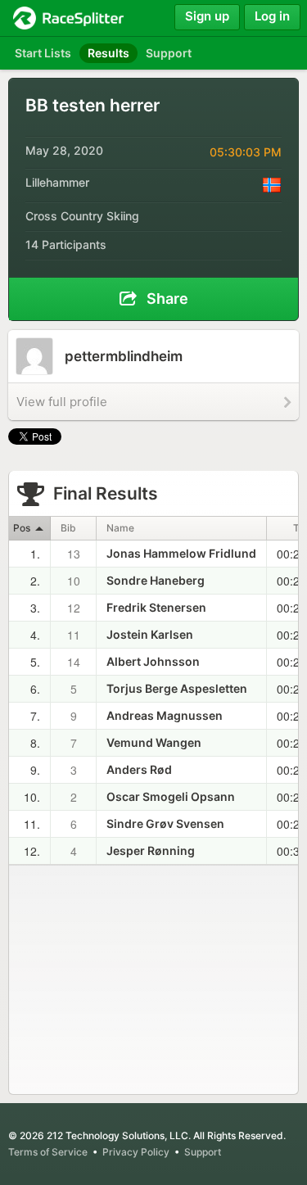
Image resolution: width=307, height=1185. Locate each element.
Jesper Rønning (150, 850)
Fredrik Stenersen (156, 607)
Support (202, 1152)
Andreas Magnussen (164, 715)
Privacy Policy (135, 1152)
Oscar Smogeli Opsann (170, 796)
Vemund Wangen (153, 742)
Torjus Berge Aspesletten (176, 688)
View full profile (61, 401)
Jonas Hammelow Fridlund (181, 553)
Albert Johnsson (153, 661)
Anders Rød (139, 769)
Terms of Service (48, 1152)
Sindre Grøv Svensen (165, 823)
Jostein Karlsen (149, 634)
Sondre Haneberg (155, 580)
